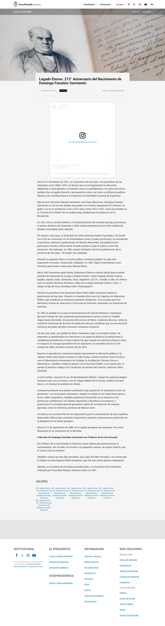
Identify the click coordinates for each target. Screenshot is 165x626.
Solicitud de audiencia (58, 567)
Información (105, 4)
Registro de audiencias (59, 561)
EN (152, 4)
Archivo (87, 590)
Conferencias (90, 573)
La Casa (119, 4)
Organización (125, 565)
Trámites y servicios (92, 556)
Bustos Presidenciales (129, 615)
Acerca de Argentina (128, 559)
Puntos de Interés (127, 598)
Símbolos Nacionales (129, 571)
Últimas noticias (91, 561)
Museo (123, 609)
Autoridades (89, 4)
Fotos (86, 584)
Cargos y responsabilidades (61, 556)
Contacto (135, 12)
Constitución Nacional (129, 576)
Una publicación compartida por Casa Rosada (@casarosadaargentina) (82, 173)
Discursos (88, 578)
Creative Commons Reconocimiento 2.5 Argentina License (28, 565)
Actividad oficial (91, 567)
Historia (123, 592)
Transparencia (90, 601)
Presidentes (125, 582)
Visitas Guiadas (126, 604)
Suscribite (147, 12)
